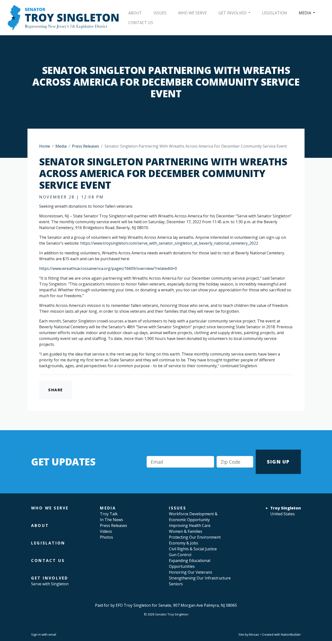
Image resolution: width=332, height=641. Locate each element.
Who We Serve (192, 13)
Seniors (176, 584)
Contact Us (140, 22)
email (52, 634)
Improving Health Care (189, 525)
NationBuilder (291, 634)
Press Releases (85, 146)
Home (44, 146)
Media (305, 13)
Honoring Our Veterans (190, 572)
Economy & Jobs (183, 543)
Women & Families (185, 531)
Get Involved (232, 13)
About (135, 13)
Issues (160, 13)
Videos (106, 531)
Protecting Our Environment (195, 537)
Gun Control (180, 554)
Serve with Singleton (50, 584)
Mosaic (254, 634)
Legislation (274, 13)
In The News (111, 519)
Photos (106, 537)
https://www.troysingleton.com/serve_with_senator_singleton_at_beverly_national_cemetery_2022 (169, 243)
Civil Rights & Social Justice (193, 549)
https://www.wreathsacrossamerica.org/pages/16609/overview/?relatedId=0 (108, 268)
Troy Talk (109, 513)
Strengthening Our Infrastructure (200, 578)
